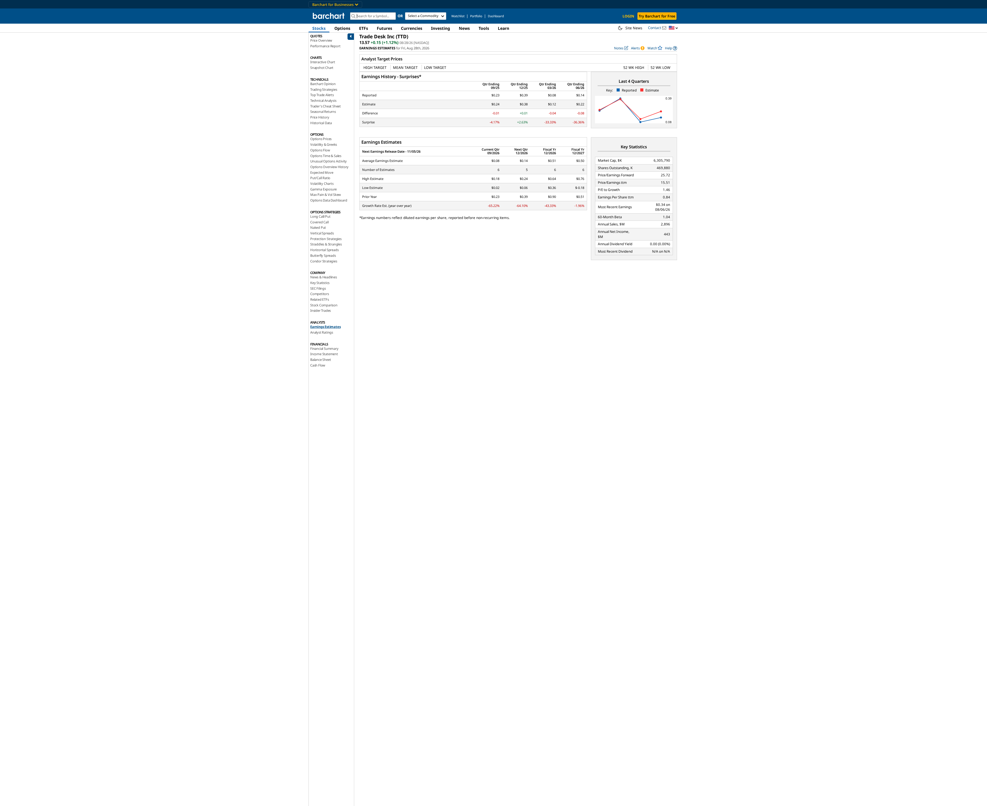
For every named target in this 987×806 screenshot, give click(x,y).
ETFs (363, 28)
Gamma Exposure (323, 189)
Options (342, 28)
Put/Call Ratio (320, 178)
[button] (673, 28)
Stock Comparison (323, 305)
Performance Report (325, 46)
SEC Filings (318, 288)
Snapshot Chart (321, 67)
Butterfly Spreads (323, 255)
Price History (319, 117)
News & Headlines (323, 277)
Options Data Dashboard (328, 200)
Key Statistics (320, 282)
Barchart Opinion (323, 83)
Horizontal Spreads (324, 250)
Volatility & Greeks (323, 144)
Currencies (411, 28)
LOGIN (628, 16)
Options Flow (320, 150)
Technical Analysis (323, 100)
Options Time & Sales (325, 155)
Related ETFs (319, 299)
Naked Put (318, 227)
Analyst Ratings (321, 332)
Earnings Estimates (325, 326)
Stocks (319, 28)
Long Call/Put (320, 216)
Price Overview (321, 40)
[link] (671, 48)
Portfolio (476, 16)
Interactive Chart (322, 62)
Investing (440, 28)
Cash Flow (317, 365)
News (464, 28)
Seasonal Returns (323, 111)
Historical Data (321, 123)
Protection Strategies (326, 238)
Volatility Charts (322, 183)
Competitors (319, 293)
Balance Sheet (320, 359)
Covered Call (319, 222)
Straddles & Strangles (326, 244)
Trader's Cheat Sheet (325, 106)
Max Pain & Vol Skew (325, 194)
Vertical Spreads (322, 233)
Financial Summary (324, 348)
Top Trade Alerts (322, 95)
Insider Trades (320, 310)
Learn (503, 28)
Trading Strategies (323, 89)
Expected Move (321, 172)
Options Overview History (329, 166)
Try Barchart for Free (657, 16)
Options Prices (321, 138)
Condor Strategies (323, 261)
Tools (484, 28)
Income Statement (324, 354)
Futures (384, 28)
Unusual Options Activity (328, 161)
